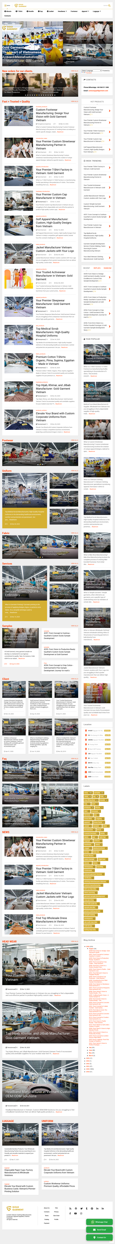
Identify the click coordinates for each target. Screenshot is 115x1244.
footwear (38, 106)
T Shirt (19, 11)
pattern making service (92, 911)
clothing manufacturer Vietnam (95, 881)
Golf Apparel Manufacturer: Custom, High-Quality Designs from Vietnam (53, 223)
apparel (9, 53)
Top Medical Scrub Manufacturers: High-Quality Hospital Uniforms (52, 332)
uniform (44, 410)
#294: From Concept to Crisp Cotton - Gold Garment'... (98, 962)
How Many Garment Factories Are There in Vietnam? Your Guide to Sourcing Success (59, 775)
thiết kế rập (88, 926)
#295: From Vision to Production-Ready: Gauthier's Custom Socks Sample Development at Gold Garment (59, 652)
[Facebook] (70, 1213)
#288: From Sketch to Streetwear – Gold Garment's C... (99, 984)
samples (45, 84)
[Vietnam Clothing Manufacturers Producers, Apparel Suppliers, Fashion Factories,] (20, 6)
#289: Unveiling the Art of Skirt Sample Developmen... (98, 981)
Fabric (5, 533)
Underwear (88, 870)
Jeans (97, 844)
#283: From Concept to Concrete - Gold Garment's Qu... (99, 1003)
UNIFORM (47, 1121)
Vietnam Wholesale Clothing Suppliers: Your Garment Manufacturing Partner (95, 619)
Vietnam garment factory (93, 874)
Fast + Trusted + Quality (16, 101)
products (44, 106)
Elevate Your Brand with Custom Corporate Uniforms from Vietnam (55, 417)
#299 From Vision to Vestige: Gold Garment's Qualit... (99, 951)
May (90, 1053)
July (90, 1047)
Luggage (96, 11)
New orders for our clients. (17, 71)
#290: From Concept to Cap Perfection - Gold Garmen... (97, 977)
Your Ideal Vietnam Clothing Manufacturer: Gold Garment (25, 59)
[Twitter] (81, 1208)
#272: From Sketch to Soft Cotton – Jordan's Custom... (99, 1025)
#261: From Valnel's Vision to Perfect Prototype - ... (98, 1044)
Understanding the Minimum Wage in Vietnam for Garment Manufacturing (59, 798)
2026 (88, 946)
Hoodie (31, 11)
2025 (88, 1058)
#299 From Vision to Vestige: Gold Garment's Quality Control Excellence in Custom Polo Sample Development (19, 638)
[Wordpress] (76, 1208)
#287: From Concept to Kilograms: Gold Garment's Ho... (99, 988)
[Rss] (70, 1208)
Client (5, 679)
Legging (99, 818)
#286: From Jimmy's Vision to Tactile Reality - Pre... (98, 992)
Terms (47, 1215)
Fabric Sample (89, 859)
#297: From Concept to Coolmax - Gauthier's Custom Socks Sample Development (57, 635)
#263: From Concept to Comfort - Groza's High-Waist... (99, 1036)
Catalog (46, 1219)
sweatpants (88, 918)
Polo (6, 630)
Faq (4, 758)
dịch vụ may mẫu (90, 889)
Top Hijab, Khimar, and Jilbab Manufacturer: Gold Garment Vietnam (53, 389)
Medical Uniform (99, 848)
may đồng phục (89, 800)
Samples (7, 625)
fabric (37, 354)
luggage (7, 1134)
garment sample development (94, 896)
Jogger (86, 848)
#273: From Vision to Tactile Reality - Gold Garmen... (97, 1021)
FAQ (56, 1208)
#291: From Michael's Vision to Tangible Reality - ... (98, 973)
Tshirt (86, 796)
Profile (56, 1219)
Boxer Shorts (88, 855)
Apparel (84, 11)
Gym (93, 804)
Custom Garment (90, 833)
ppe (37, 325)
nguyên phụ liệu (89, 907)
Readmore (60, 132)
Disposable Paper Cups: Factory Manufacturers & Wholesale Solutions (18, 1172)
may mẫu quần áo (90, 904)
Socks (102, 833)
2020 (88, 1069)
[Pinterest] (92, 1208)
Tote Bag (100, 867)
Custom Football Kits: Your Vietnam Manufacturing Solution (65, 730)
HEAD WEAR (9, 941)
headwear (39, 191)
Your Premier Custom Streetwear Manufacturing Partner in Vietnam (81, 37)
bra (95, 815)
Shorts (97, 807)
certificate (87, 878)
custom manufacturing (92, 885)
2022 (88, 1063)
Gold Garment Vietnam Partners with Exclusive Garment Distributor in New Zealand (39, 691)
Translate (89, 73)
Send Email (101, 1230)
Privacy (56, 1212)
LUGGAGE (8, 1121)
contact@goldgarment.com (98, 91)
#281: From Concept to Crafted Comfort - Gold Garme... (98, 1007)
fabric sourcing (89, 892)
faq (6, 771)
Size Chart (56, 1215)
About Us (47, 1208)
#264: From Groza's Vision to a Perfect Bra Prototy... (98, 1033)
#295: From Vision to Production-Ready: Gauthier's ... (99, 959)
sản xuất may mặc (90, 922)
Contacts (7, 16)
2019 (88, 1072)
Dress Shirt (88, 818)
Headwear (61, 11)
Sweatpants (88, 867)
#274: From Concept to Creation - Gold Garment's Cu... (99, 1018)
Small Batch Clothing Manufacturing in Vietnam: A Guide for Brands (38, 729)
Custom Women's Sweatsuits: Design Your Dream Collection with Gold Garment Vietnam (13, 691)
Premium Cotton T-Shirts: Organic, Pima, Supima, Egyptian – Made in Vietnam (55, 360)
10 (87, 684)
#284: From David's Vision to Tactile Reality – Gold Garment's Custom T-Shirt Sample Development (58, 90)
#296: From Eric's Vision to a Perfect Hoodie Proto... (97, 966)
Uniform (7, 470)
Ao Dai (86, 852)
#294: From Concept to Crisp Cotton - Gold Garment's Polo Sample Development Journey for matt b (58, 668)
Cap (41, 11)
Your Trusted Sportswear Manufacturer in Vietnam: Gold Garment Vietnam (66, 691)
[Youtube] (75, 1213)
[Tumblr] (86, 1208)
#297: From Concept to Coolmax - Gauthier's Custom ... (99, 955)
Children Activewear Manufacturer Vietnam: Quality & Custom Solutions (13, 729)
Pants (95, 863)
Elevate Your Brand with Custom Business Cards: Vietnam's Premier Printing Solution (19, 1189)
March (91, 1055)
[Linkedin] (97, 1208)
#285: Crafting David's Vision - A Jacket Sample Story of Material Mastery (19, 91)
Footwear (74, 11)
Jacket (51, 11)
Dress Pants (98, 822)
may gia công (89, 900)
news (45, 138)
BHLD (99, 830)
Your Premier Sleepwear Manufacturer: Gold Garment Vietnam (53, 304)
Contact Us (101, 1237)
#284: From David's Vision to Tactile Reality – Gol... (97, 999)
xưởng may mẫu (90, 929)
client (6, 684)
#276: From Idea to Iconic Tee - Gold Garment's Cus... (98, 1010)
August (91, 948)
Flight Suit (101, 859)
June (90, 1050)
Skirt (85, 811)
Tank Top (102, 837)
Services (7, 563)
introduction (70, 33)
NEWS (5, 832)
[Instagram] (81, 1213)
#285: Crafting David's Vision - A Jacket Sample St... (98, 996)
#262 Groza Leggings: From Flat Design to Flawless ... (99, 1040)
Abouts (8, 11)
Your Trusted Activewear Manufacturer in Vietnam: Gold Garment (54, 276)
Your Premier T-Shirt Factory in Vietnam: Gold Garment (86, 60)
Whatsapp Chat (101, 1222)
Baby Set (96, 852)
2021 (88, 1066)
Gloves (86, 863)
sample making (89, 915)
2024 (88, 1061)
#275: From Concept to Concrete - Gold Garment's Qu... (99, 1014)
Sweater (96, 826)
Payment (46, 1223)
